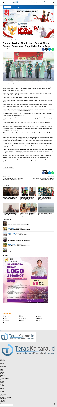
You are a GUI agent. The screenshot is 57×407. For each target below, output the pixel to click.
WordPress (39, 318)
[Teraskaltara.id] (28, 2)
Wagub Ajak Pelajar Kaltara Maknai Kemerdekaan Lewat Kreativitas (44, 198)
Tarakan (14, 222)
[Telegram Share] (49, 49)
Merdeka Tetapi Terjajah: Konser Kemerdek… (19, 240)
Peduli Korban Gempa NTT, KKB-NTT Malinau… (19, 234)
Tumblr (6, 318)
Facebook (6, 316)
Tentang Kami (6, 311)
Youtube (22, 320)
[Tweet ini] (46, 49)
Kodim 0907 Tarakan (8, 167)
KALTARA (9, 222)
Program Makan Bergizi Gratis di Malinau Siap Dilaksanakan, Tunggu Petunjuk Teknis (13, 178)
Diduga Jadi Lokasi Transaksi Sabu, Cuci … (18, 251)
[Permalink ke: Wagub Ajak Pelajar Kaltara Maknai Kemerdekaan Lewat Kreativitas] (46, 191)
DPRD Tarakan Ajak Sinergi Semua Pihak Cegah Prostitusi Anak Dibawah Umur (43, 178)
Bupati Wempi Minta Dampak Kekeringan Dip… (19, 229)
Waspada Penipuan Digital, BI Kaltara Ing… (18, 224)
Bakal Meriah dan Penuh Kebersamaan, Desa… (19, 245)
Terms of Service (40, 311)
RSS (5, 322)
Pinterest (39, 316)
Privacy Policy (23, 309)
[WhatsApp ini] (52, 49)
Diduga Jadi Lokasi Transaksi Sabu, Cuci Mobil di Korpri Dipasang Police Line (27, 198)
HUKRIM (9, 249)
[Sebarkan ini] (43, 49)
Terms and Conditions (25, 311)
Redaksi (38, 309)
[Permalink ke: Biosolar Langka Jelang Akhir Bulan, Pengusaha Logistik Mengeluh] (28, 208)
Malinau (13, 228)
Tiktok (38, 320)
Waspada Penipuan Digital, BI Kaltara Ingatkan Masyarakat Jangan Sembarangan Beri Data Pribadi (10, 199)
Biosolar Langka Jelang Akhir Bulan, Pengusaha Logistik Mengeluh (27, 215)
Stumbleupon (23, 318)
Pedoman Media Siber (8, 309)
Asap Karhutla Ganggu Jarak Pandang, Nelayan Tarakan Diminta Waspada (45, 215)
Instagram (7, 320)
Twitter (22, 316)
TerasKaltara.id (13, 87)
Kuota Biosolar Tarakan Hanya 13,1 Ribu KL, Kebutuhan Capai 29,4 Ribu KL (10, 215)
